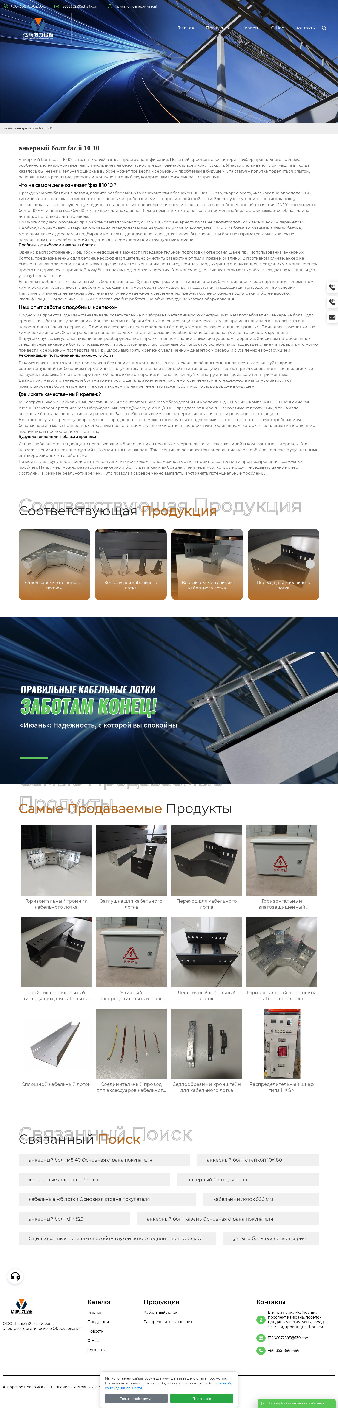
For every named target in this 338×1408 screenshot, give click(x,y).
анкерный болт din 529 (56, 1219)
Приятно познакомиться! (136, 6)
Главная (8, 128)
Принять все (201, 1398)
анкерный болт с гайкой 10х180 (244, 1160)
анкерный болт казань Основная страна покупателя (210, 1219)
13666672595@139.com (79, 6)
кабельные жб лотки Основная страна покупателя (89, 1199)
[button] (310, 564)
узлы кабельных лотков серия (269, 1238)
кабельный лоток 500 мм (243, 1199)
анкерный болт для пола (217, 1179)
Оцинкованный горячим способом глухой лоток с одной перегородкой (116, 1238)
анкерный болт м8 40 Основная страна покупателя (90, 1160)
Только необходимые (136, 1398)
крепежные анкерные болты (63, 1179)
